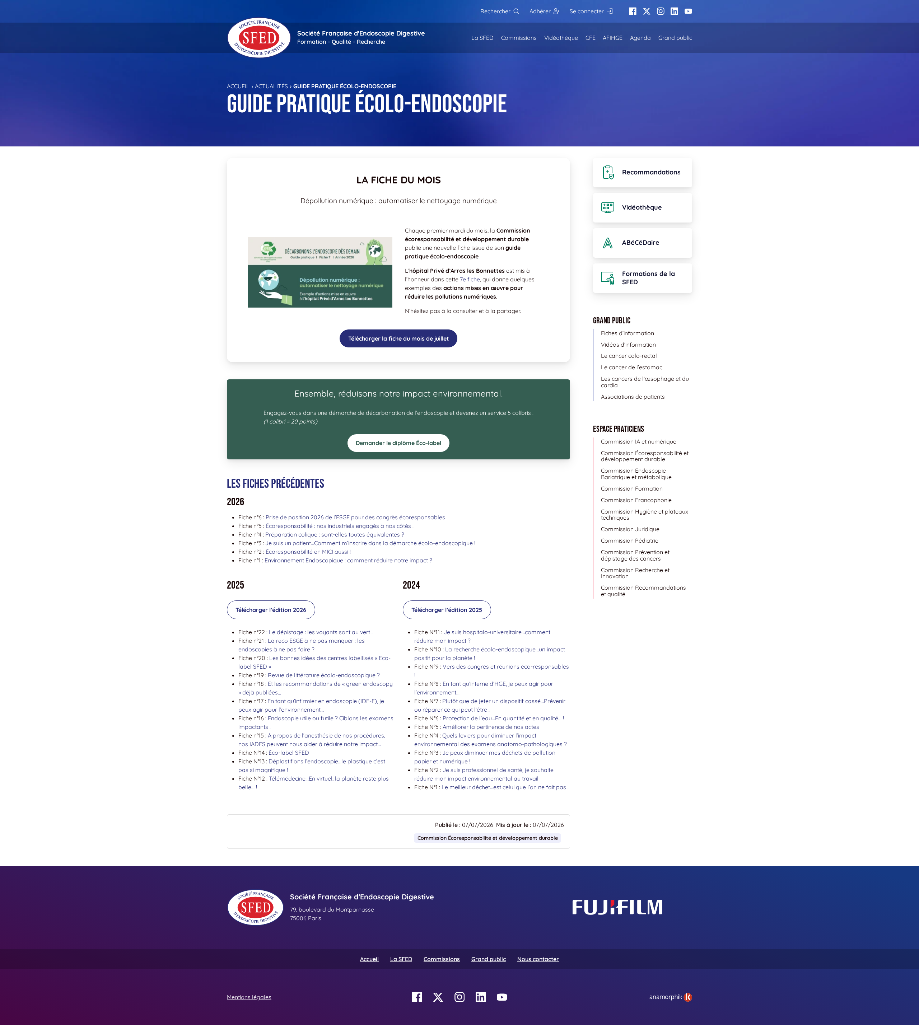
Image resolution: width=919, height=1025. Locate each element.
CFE (591, 37)
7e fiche (470, 279)
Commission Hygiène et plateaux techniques (644, 514)
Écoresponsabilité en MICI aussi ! (308, 551)
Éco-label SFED (289, 752)
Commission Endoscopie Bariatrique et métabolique (636, 474)
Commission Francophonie (636, 500)
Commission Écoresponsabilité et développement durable (487, 838)
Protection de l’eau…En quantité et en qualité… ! (503, 718)
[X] (646, 11)
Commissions (519, 37)
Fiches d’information (627, 333)
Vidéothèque (561, 37)
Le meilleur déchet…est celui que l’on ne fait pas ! (505, 787)
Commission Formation (632, 488)
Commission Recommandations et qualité (643, 591)
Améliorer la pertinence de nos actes (491, 726)
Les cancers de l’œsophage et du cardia (645, 382)
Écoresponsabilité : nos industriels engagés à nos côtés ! (340, 525)
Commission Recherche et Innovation (635, 573)
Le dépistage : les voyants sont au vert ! (321, 632)
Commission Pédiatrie (629, 540)
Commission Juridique (630, 529)
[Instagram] (660, 11)
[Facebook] (632, 11)
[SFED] (259, 37)
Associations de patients (633, 396)
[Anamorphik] (670, 996)
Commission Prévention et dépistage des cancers (635, 555)
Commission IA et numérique (638, 441)
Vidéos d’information (628, 344)
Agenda (640, 37)
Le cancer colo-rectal (629, 355)
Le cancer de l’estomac (631, 367)
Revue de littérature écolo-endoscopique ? (324, 675)
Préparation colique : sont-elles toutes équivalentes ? (334, 534)
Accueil (238, 86)
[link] (670, 997)
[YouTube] (688, 11)
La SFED (482, 37)
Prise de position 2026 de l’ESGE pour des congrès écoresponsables (355, 517)
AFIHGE (612, 37)
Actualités (271, 86)
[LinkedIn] (674, 11)
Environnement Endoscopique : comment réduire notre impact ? (348, 560)
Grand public (675, 37)
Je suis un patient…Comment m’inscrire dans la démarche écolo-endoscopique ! (370, 543)
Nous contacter (538, 959)
